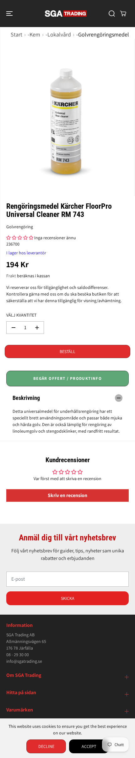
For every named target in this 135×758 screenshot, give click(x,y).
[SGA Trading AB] (65, 13)
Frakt (11, 276)
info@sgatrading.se (24, 661)
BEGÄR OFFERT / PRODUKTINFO (67, 378)
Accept (89, 746)
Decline (46, 746)
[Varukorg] (123, 13)
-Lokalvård (58, 34)
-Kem (34, 34)
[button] (10, 13)
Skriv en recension (67, 495)
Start (16, 34)
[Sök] (111, 13)
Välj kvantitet (21, 315)
